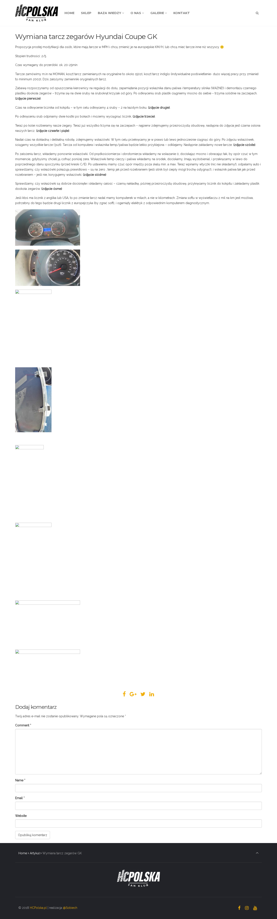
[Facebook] (239, 907)
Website (21, 815)
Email (20, 798)
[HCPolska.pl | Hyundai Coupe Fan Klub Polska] (36, 13)
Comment (23, 725)
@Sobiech (70, 907)
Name (20, 780)
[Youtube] (255, 907)
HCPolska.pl (38, 907)
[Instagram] (246, 907)
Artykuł (35, 853)
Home (22, 853)
